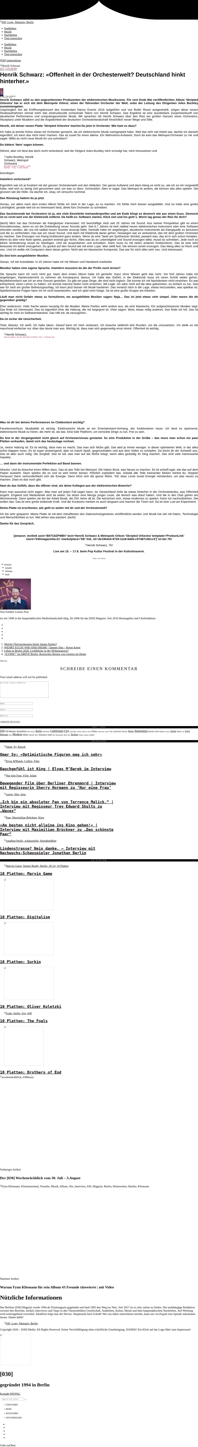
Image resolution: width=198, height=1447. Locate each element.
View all (3, 661)
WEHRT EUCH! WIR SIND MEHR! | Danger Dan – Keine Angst (42, 647)
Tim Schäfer (11, 96)
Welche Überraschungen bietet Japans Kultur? (30, 644)
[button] (26, 1399)
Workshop (86, 734)
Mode (10, 735)
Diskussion (84, 731)
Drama (89, 731)
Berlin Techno (46, 731)
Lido (183, 731)
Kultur (173, 731)
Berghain (33, 731)
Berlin (39, 731)
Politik (50, 735)
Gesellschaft (117, 731)
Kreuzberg (167, 731)
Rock (65, 735)
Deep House (73, 731)
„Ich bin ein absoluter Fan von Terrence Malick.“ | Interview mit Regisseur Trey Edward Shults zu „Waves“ (56, 806)
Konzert (161, 731)
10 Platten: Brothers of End (30, 1072)
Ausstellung (21, 731)
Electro (94, 731)
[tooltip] (7, 564)
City (66, 730)
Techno (74, 734)
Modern (17, 734)
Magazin (4, 734)
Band (28, 731)
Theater (81, 735)
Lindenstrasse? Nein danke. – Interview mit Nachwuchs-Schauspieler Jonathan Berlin (47, 850)
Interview (151, 731)
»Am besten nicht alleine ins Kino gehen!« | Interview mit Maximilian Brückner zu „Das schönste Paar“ (56, 829)
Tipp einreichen (13, 38)
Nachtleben (10, 35)
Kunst (179, 731)
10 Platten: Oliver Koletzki (30, 1006)
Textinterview (11, 69)
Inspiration (141, 730)
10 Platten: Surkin (20, 962)
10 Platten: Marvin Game (26, 873)
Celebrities (56, 730)
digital (79, 731)
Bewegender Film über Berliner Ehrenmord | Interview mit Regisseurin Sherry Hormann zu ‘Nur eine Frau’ (58, 785)
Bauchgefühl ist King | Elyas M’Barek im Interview (55, 769)
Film (111, 731)
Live (187, 731)
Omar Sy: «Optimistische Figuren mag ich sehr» (51, 754)
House (131, 731)
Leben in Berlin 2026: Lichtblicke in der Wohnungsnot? (36, 650)
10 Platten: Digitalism (25, 917)
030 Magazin (10, 731)
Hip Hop (124, 731)
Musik (8, 31)
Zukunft (92, 735)
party (36, 735)
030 (2, 730)
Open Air (31, 735)
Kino (157, 731)
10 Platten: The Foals (24, 1021)
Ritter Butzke (59, 735)
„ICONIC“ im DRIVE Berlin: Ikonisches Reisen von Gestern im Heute (45, 654)
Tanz (69, 735)
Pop (53, 735)
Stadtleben (10, 28)
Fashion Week (101, 731)
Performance (43, 735)
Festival (107, 731)
